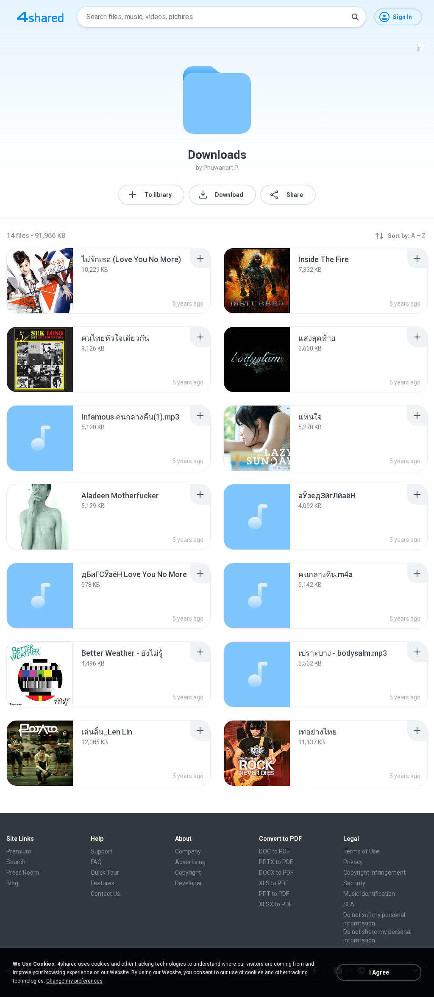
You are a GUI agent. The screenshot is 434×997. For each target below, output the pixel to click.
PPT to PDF (274, 893)
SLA (348, 904)
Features (102, 883)
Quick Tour (105, 872)
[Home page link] (40, 17)
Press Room (22, 872)
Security (354, 883)
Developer (188, 883)
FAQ (96, 862)
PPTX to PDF (276, 862)
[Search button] (355, 17)
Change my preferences (74, 981)
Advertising (190, 862)
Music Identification (369, 893)
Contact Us (105, 893)
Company (188, 851)
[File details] (40, 280)
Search (15, 862)
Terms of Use (361, 851)
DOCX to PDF (276, 872)
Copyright (188, 872)
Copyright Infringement (374, 872)
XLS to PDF (273, 883)
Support (101, 851)
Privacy (353, 862)
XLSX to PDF (275, 904)
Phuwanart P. (221, 167)
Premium (18, 851)
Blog (12, 883)
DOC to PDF (274, 851)
